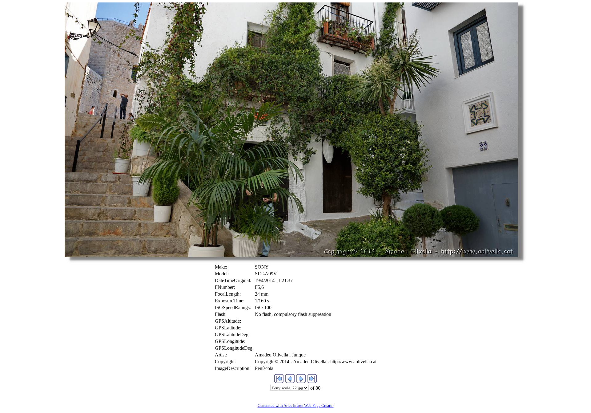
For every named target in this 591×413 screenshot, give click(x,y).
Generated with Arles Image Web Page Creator (296, 405)
